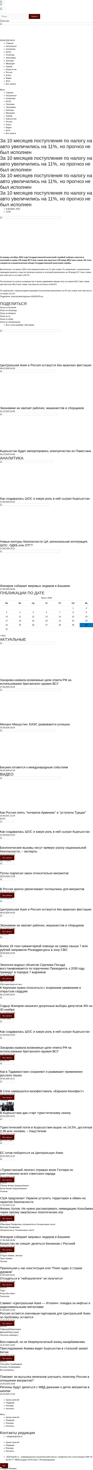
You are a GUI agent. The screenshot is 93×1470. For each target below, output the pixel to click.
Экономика (11, 58)
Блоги (8, 75)
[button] (46, 89)
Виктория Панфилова (10, 1227)
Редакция (10, 1403)
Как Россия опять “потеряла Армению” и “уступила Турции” (43, 812)
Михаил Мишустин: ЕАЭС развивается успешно (35, 724)
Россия (9, 72)
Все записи (11, 84)
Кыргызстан (11, 69)
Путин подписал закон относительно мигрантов (34, 873)
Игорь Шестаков (7, 1293)
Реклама (10, 1406)
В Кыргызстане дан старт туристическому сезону (35, 1113)
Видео (9, 78)
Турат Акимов (6, 1258)
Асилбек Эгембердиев (10, 1367)
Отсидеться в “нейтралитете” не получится (31, 1278)
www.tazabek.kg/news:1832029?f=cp (27, 296)
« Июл (3, 636)
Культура (10, 61)
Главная (9, 43)
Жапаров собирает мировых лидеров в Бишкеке (35, 586)
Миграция (10, 64)
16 (86, 617)
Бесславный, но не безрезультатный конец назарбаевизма (42, 1342)
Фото (8, 81)
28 (60, 625)
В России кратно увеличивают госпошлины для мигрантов (42, 889)
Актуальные (11, 46)
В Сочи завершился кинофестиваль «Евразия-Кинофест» (42, 1091)
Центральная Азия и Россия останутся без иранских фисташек (45, 365)
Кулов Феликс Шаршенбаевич (13, 1188)
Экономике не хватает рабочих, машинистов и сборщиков (42, 408)
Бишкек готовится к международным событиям (34, 767)
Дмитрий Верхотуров (9, 1332)
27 (46, 625)
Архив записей (12, 1400)
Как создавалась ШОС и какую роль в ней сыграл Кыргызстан (45, 498)
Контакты (10, 1409)
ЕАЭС (8, 52)
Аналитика (10, 49)
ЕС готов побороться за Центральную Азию (31, 1152)
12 (33, 617)
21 (60, 621)
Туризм (9, 66)
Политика (10, 55)
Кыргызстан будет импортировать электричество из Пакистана (45, 451)
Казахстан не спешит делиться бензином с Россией (37, 1243)
